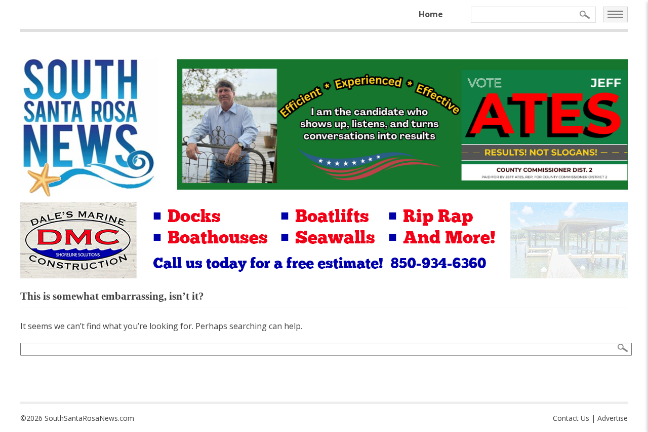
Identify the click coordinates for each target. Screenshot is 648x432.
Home (431, 14)
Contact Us (571, 418)
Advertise (612, 418)
